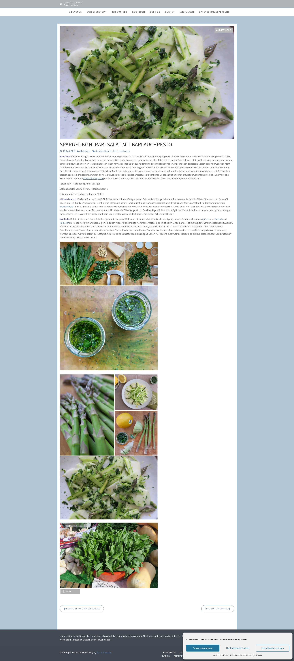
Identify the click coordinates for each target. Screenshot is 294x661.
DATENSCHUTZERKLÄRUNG (241, 655)
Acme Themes (103, 652)
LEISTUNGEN (186, 11)
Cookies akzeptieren (203, 648)
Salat (115, 151)
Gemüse (99, 151)
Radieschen (66, 222)
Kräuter (108, 151)
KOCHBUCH (138, 11)
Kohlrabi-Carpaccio (93, 178)
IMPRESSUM (257, 655)
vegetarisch (124, 151)
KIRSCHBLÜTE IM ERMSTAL (216, 608)
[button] (70, 591)
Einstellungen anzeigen (272, 648)
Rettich (219, 219)
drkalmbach (84, 151)
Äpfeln (205, 219)
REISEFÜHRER (119, 11)
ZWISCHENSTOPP (96, 11)
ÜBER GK (155, 11)
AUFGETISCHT (223, 30)
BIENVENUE (75, 11)
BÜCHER (169, 11)
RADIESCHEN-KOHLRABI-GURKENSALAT (83, 608)
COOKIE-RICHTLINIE (221, 655)
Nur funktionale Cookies (237, 648)
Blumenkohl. (66, 206)
